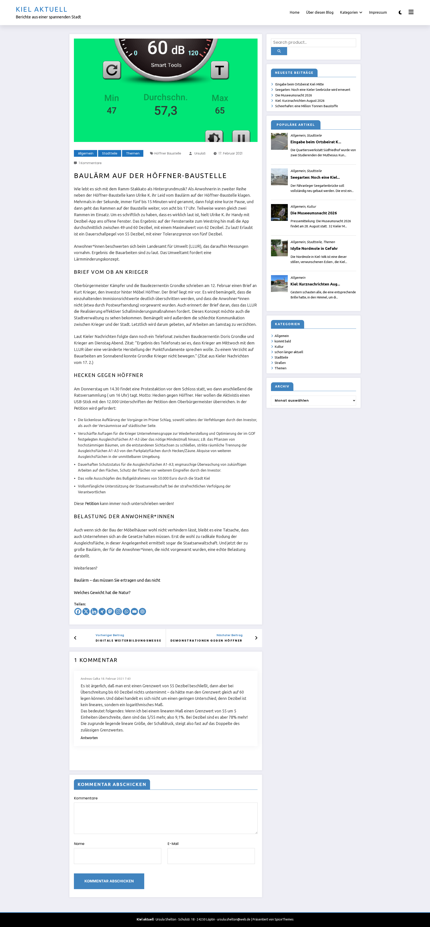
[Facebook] (78, 611)
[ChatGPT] (142, 611)
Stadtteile (109, 153)
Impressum (378, 12)
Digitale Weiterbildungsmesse (128, 640)
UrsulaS (200, 153)
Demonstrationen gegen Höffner (206, 640)
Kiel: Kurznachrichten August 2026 (300, 100)
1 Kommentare (90, 163)
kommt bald (283, 341)
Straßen (280, 363)
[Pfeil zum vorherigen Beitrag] (75, 638)
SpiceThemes (284, 919)
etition (93, 503)
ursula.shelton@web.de (233, 919)
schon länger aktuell (289, 352)
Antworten (89, 738)
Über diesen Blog (319, 12)
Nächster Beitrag (230, 635)
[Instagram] (118, 611)
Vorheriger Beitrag (110, 635)
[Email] (134, 611)
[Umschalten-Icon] (410, 12)
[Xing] (102, 611)
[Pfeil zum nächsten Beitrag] (256, 638)
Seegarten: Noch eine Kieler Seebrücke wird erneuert (312, 89)
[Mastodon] (110, 611)
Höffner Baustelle (167, 153)
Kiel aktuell (42, 9)
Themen (133, 153)
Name (79, 843)
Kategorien (349, 12)
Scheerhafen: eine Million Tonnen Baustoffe (306, 106)
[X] (86, 611)
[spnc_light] (400, 12)
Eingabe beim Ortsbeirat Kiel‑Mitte (299, 84)
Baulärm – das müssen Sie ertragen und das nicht (117, 580)
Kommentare (86, 798)
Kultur (279, 346)
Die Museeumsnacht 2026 (293, 95)
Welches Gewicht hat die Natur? (102, 592)
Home (294, 12)
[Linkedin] (94, 611)
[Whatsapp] (126, 611)
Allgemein (85, 153)
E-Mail (173, 843)
